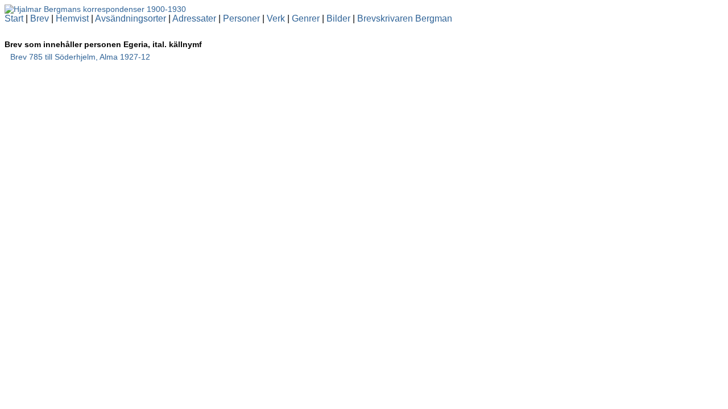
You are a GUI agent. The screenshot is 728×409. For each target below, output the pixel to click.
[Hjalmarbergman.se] (95, 9)
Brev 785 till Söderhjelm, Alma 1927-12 (80, 56)
